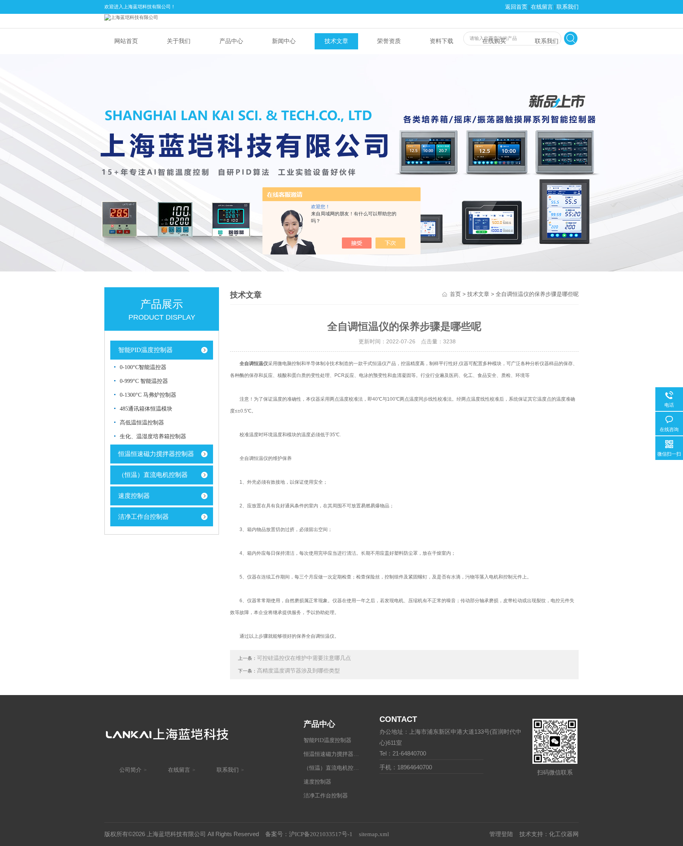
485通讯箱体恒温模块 (146, 409)
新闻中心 (284, 41)
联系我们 (568, 7)
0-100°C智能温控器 (143, 367)
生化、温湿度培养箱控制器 (153, 436)
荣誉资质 (389, 41)
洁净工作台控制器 (143, 516)
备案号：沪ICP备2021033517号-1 (309, 834)
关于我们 (179, 41)
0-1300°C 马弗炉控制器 (148, 395)
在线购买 (494, 41)
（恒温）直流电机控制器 (153, 474)
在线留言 (542, 7)
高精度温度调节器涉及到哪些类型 (298, 671)
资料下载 (441, 41)
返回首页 (516, 7)
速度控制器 (134, 495)
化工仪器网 (564, 834)
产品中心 (231, 41)
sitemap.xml (374, 834)
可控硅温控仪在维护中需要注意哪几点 (304, 658)
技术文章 (336, 41)
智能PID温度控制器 (145, 350)
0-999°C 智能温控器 (144, 381)
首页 (455, 294)
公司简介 (130, 770)
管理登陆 (501, 834)
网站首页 (126, 41)
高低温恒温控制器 (142, 423)
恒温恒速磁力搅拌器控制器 (156, 453)
